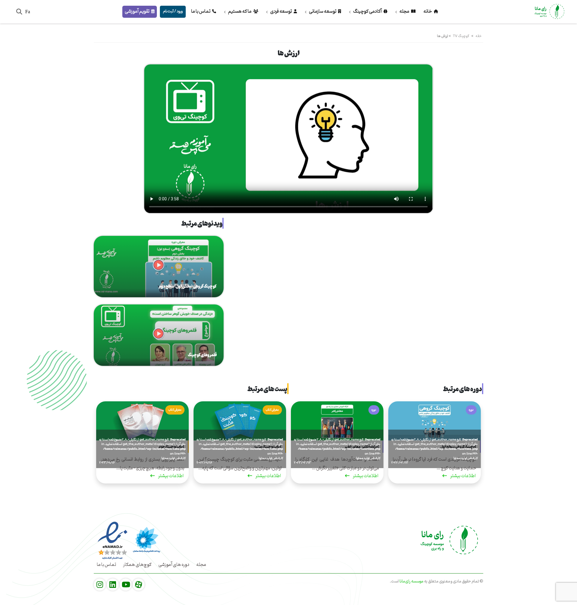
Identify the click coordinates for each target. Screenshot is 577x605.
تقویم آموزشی (137, 11)
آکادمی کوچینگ (367, 11)
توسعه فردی (281, 11)
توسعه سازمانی (322, 11)
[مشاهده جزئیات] (139, 585)
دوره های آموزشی (173, 565)
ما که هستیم (239, 11)
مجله (404, 11)
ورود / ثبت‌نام (173, 11)
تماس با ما (201, 11)
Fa (27, 11)
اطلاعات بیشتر (463, 477)
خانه (427, 11)
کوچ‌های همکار (137, 565)
